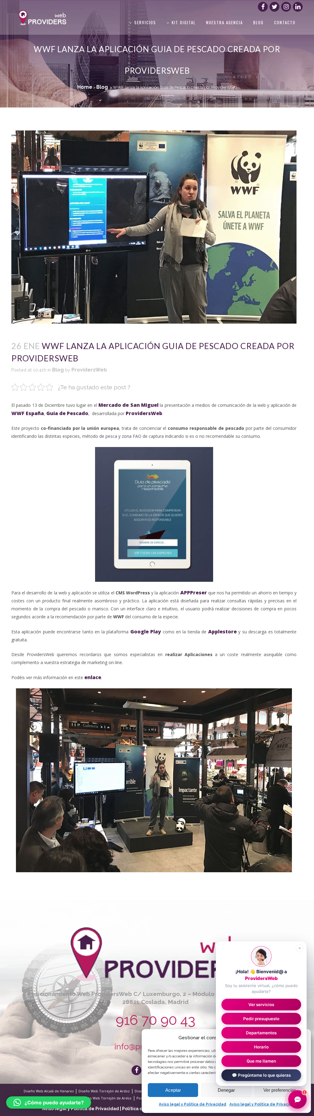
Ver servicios (261, 1004)
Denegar (226, 1090)
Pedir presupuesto (261, 1018)
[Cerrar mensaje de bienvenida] (300, 948)
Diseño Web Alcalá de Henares (49, 1091)
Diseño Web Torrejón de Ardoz (104, 1091)
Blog (102, 87)
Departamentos (261, 1032)
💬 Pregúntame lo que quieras (261, 1075)
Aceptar (173, 1090)
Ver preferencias (279, 1090)
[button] (48, 1102)
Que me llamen (261, 1061)
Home (84, 87)
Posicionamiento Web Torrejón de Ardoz (98, 1098)
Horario (261, 1046)
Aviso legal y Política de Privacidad (192, 1104)
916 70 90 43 (155, 1020)
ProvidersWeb (89, 370)
